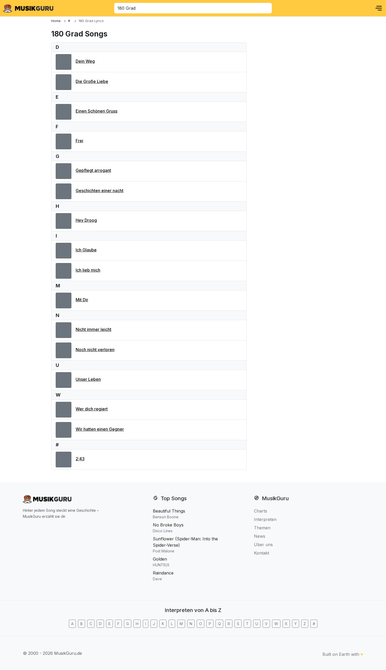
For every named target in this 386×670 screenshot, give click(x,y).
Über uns (263, 544)
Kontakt (261, 553)
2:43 (80, 458)
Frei (79, 140)
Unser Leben (88, 379)
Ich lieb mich (88, 270)
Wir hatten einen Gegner (100, 429)
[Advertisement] (292, 116)
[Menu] (378, 8)
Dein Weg (85, 61)
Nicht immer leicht (93, 329)
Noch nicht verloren (95, 349)
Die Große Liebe (92, 81)
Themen (262, 527)
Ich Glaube (86, 249)
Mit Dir (82, 299)
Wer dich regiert (92, 409)
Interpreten (265, 519)
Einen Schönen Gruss (96, 111)
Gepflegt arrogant (93, 170)
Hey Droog (86, 220)
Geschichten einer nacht (99, 190)
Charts (260, 511)
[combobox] (193, 8)
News (259, 536)
